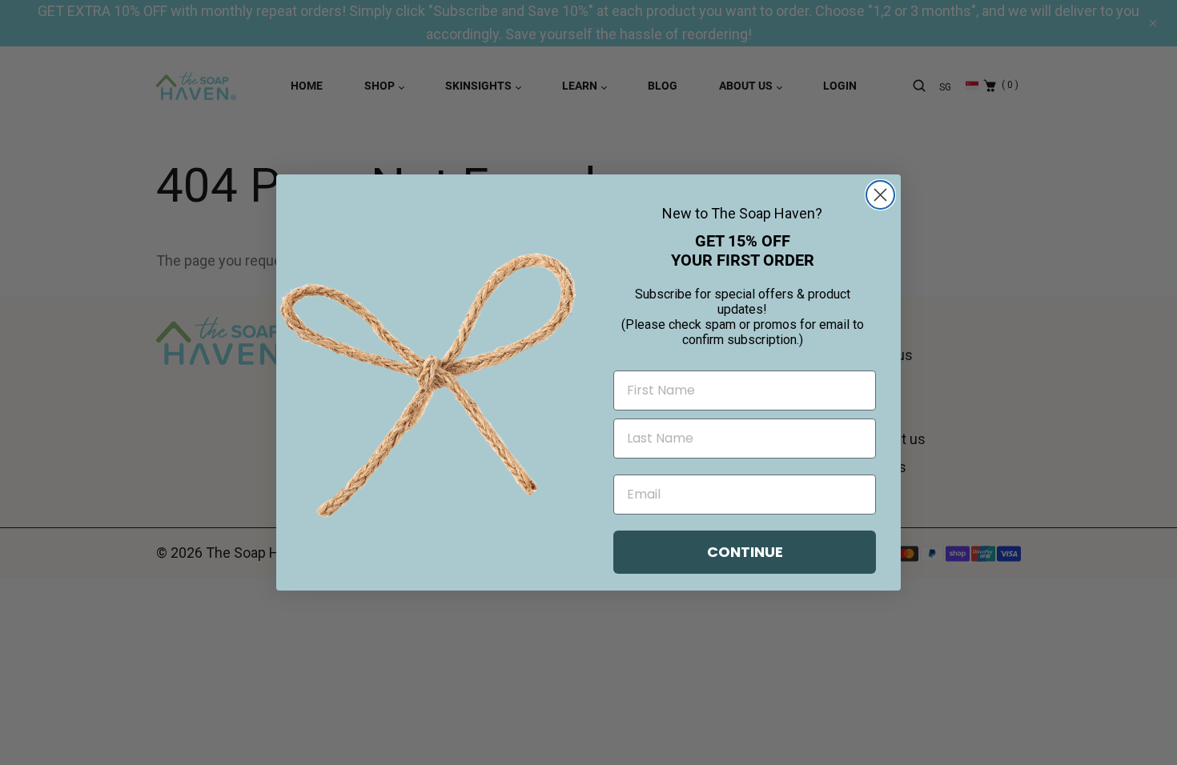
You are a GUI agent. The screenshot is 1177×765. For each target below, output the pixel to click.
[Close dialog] (880, 195)
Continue (745, 552)
